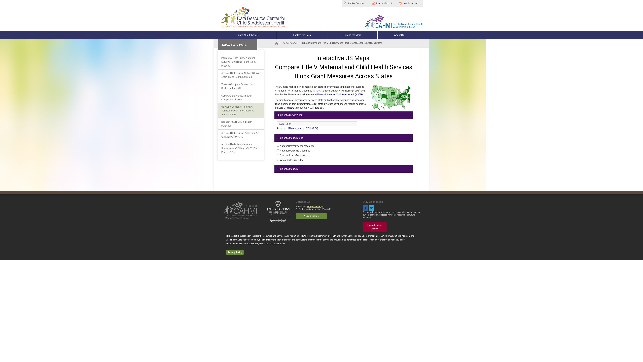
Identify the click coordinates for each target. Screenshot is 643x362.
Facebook (365, 208)
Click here (289, 107)
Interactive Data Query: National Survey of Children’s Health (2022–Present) (239, 62)
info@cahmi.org (315, 206)
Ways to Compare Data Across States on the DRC (237, 86)
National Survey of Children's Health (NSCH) (340, 94)
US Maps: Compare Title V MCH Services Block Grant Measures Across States (237, 110)
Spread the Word (352, 35)
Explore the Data (302, 35)
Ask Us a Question (356, 3)
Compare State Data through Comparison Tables (236, 97)
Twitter (371, 208)
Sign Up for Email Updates (374, 227)
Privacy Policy (235, 252)
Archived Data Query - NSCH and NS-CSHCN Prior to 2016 (240, 135)
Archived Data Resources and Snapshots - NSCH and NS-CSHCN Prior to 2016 (239, 148)
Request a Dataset (384, 3)
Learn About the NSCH (249, 35)
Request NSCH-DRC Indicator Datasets (236, 123)
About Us (399, 35)
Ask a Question (311, 216)
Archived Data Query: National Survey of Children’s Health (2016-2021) (241, 75)
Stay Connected (410, 3)
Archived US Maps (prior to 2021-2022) (297, 128)
